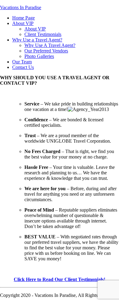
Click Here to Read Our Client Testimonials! (59, 279)
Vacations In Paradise (20, 7)
